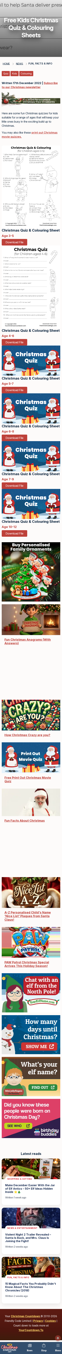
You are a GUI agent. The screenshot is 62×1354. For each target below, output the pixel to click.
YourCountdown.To (31, 1330)
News (30, 1350)
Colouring (26, 73)
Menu (58, 1350)
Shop (43, 1350)
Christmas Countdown (26, 1316)
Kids (14, 73)
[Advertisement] (31, 675)
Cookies (50, 1321)
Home (6, 63)
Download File (14, 242)
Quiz (5, 73)
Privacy (38, 1321)
